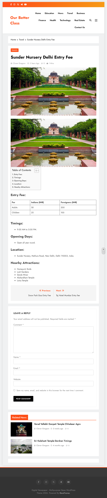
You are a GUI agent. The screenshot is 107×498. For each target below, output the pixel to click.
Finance (42, 20)
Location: (18, 184)
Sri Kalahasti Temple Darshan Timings (53, 441)
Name (16, 357)
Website (16, 379)
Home (38, 13)
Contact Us (80, 27)
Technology (65, 20)
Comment (18, 324)
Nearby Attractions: (22, 187)
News (60, 13)
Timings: (17, 177)
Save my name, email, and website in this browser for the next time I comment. (50, 390)
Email (16, 368)
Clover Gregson (19, 63)
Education (49, 13)
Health (53, 20)
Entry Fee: (18, 174)
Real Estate (80, 20)
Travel (70, 13)
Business (81, 13)
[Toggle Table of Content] (35, 170)
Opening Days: (20, 180)
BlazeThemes (65, 493)
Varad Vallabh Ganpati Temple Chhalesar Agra (57, 424)
